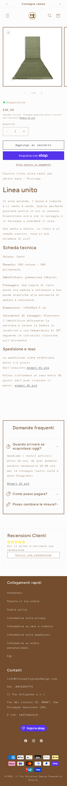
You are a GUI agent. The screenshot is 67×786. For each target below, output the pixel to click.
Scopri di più (27, 118)
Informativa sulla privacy (26, 618)
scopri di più (38, 367)
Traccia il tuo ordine (23, 601)
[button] (7, 16)
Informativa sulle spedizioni (28, 634)
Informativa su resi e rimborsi (30, 626)
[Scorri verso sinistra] (25, 93)
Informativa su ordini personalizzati (23, 645)
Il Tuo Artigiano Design (31, 776)
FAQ (9, 656)
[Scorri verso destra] (42, 93)
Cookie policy (17, 609)
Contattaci (15, 592)
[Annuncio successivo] (60, 4)
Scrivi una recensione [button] (33, 554)
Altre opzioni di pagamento (33, 164)
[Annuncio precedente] (7, 4)
